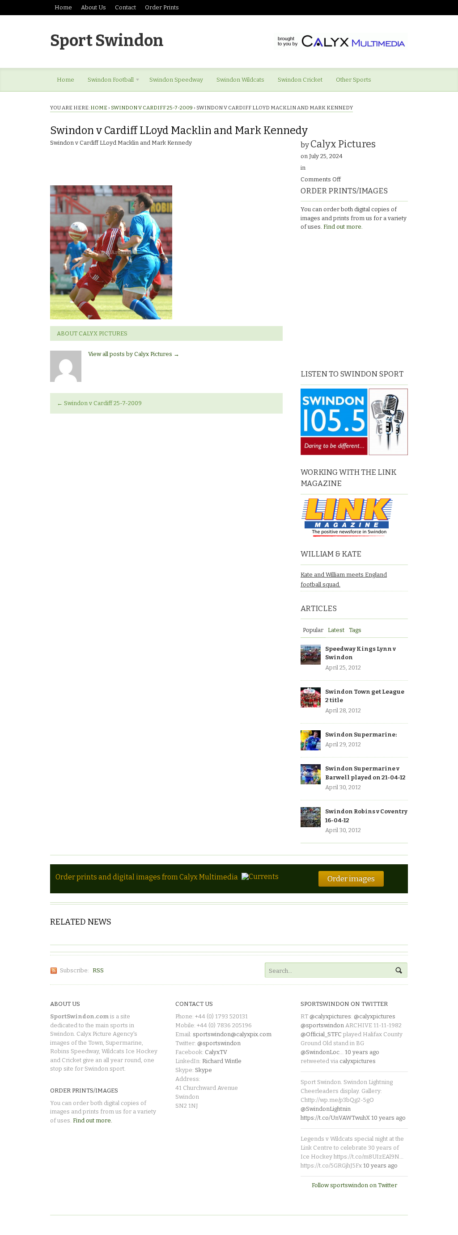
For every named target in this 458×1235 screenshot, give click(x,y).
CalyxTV (216, 1052)
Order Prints (162, 7)
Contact (125, 7)
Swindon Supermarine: (361, 734)
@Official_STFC (321, 1034)
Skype (203, 1070)
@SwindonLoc (320, 1052)
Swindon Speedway (176, 79)
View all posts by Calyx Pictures (133, 354)
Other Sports (353, 79)
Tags (355, 630)
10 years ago (362, 1052)
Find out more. (343, 226)
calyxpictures (357, 1061)
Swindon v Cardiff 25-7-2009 (152, 108)
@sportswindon (219, 1043)
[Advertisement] (356, 299)
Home (63, 7)
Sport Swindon (107, 40)
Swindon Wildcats (240, 79)
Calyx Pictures (343, 144)
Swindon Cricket (300, 79)
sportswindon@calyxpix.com (232, 1034)
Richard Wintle (222, 1061)
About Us (93, 7)
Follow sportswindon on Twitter (354, 1185)
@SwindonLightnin (326, 1108)
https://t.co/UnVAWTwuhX (335, 1117)
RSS (98, 970)
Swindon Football (107, 81)
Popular (313, 630)
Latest (336, 630)
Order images (351, 878)
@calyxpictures (330, 1016)
